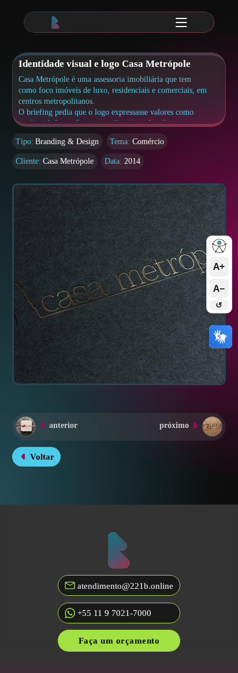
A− (219, 288)
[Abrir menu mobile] (181, 22)
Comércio (148, 141)
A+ (219, 267)
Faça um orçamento (119, 640)
